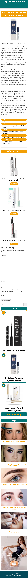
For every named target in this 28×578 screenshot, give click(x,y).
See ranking (14, 414)
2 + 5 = (3, 296)
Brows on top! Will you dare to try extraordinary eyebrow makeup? (14, 464)
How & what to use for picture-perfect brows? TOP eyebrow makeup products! (14, 485)
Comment (4, 255)
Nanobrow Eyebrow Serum (14, 350)
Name (3, 275)
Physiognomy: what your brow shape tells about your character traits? (14, 508)
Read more (14, 183)
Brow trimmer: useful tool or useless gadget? (14, 441)
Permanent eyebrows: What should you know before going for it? (14, 531)
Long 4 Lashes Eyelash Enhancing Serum (14, 409)
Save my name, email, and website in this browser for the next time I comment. (12, 290)
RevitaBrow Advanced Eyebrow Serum (14, 379)
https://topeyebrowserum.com (14, 575)
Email (3, 281)
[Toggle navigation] (14, 6)
